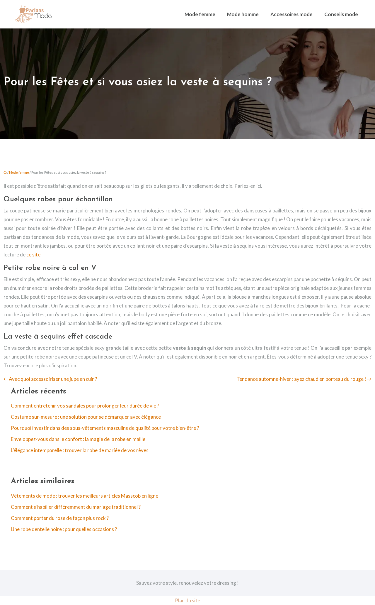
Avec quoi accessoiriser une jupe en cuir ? (53, 379)
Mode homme (243, 14)
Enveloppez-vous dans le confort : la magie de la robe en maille (78, 439)
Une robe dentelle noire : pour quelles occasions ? (64, 529)
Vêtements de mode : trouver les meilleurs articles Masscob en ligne (84, 496)
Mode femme (200, 14)
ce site (33, 254)
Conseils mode (341, 14)
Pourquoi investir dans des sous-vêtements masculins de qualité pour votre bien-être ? (105, 428)
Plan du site (187, 600)
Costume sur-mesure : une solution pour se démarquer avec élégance (86, 417)
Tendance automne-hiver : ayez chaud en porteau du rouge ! (301, 379)
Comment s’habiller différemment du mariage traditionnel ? (76, 507)
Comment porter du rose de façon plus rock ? (60, 518)
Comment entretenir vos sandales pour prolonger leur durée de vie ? (85, 406)
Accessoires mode (291, 14)
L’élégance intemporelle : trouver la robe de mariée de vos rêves (80, 450)
